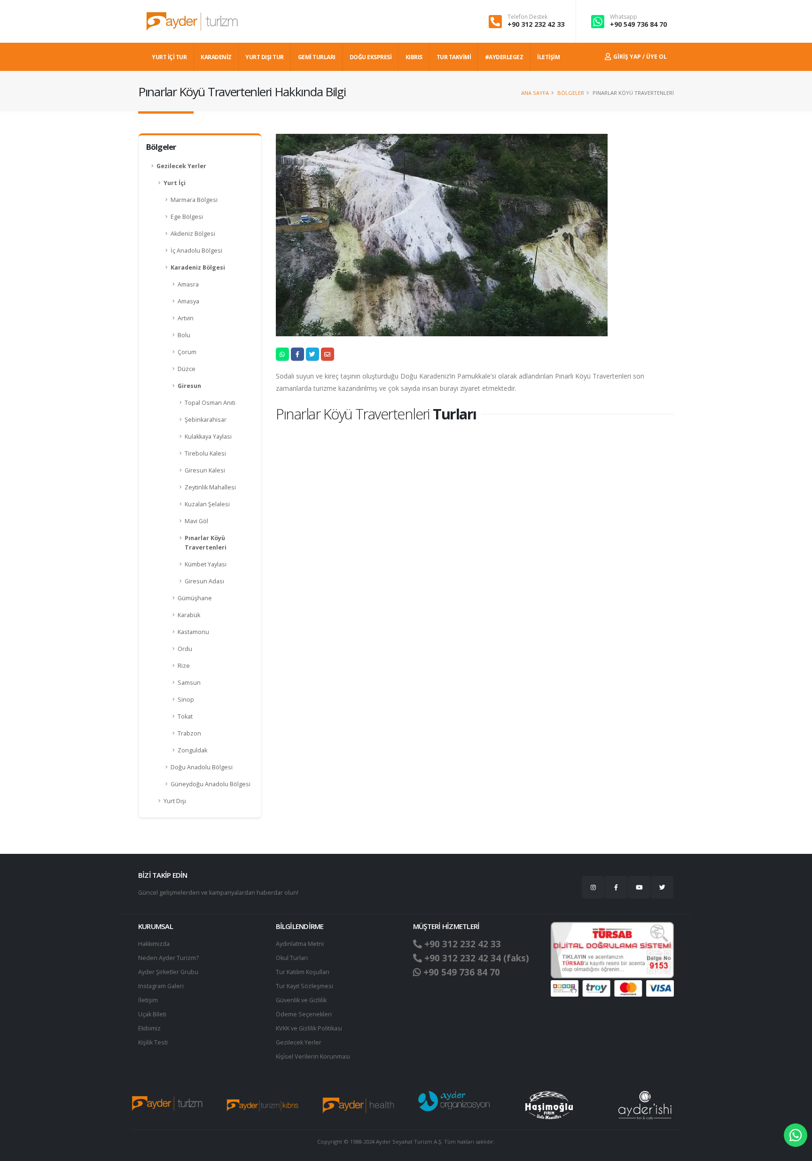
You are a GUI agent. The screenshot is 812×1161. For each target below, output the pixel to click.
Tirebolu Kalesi (205, 453)
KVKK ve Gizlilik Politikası (309, 1028)
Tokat (185, 716)
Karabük (189, 615)
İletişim (148, 1000)
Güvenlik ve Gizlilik (301, 1000)
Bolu (184, 335)
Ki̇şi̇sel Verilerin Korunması (313, 1056)
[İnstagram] (593, 887)
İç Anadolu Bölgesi (196, 251)
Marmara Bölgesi (194, 200)
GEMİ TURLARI (317, 57)
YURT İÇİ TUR (169, 57)
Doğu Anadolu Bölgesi (202, 767)
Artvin (186, 318)
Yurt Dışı (175, 801)
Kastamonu (193, 632)
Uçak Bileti (152, 1014)
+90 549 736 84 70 (638, 24)
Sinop (186, 700)
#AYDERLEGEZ (504, 57)
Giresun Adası (204, 581)
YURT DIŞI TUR (264, 57)
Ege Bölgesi (187, 217)
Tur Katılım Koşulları (302, 972)
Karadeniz (216, 57)
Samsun (189, 683)
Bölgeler (570, 92)
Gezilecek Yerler (181, 166)
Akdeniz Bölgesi (193, 234)
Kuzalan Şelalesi (207, 504)
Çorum (187, 352)
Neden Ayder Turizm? (168, 958)
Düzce (186, 369)
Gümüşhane (195, 598)
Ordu (185, 649)
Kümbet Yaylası (205, 564)
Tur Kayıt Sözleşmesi (304, 986)
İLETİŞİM (548, 57)
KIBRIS (414, 57)
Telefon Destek (527, 17)
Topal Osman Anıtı (210, 403)
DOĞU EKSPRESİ (371, 57)
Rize (184, 666)
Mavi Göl (196, 521)
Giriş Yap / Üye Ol (639, 57)
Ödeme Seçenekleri (304, 1014)
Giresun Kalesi (205, 470)
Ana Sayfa (535, 92)
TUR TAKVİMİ (454, 57)
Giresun (189, 386)
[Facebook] (616, 887)
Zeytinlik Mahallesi (210, 487)
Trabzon (189, 733)
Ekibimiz (149, 1028)
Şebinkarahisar (205, 420)
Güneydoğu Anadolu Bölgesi (210, 784)
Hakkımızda (154, 944)
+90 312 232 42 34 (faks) (475, 958)
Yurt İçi (175, 183)
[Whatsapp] (795, 1135)
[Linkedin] (639, 887)
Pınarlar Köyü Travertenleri (205, 542)
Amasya (188, 301)
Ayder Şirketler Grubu (168, 972)
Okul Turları (292, 958)
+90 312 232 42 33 (536, 24)
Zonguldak (192, 750)
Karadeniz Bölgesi (198, 267)
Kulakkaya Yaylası (208, 437)
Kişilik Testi (153, 1042)
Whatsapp (623, 17)
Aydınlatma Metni (300, 944)
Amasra (188, 284)
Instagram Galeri (161, 986)
